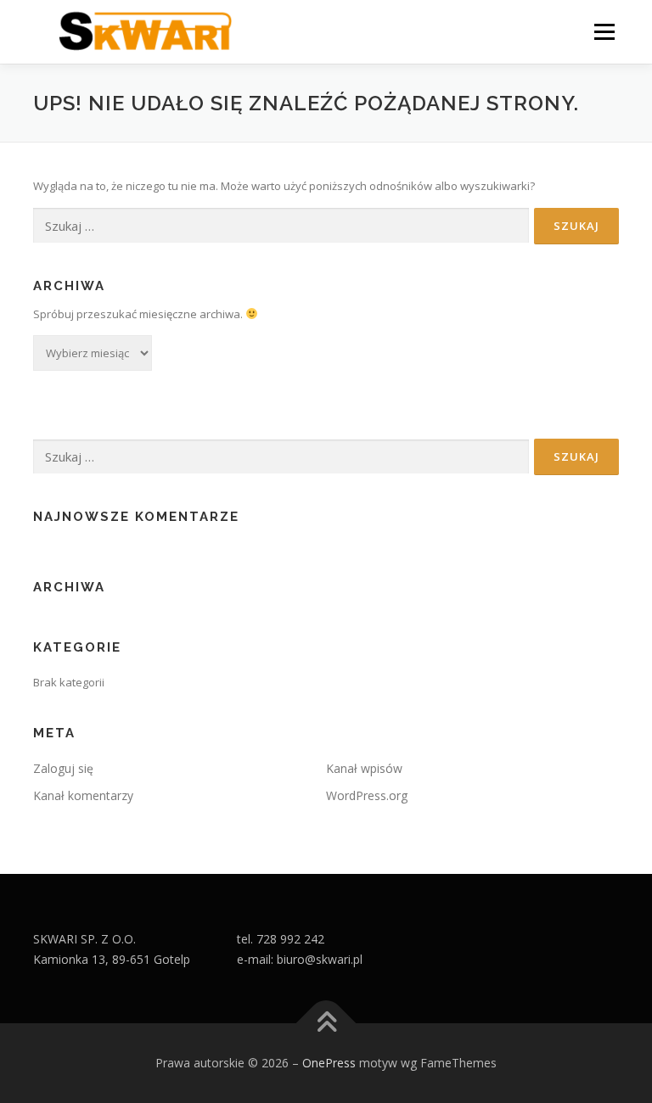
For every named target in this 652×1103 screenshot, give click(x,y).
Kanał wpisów (364, 768)
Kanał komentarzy (83, 795)
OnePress (329, 1063)
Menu (604, 31)
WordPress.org (367, 795)
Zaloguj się (63, 768)
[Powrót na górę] (326, 1024)
